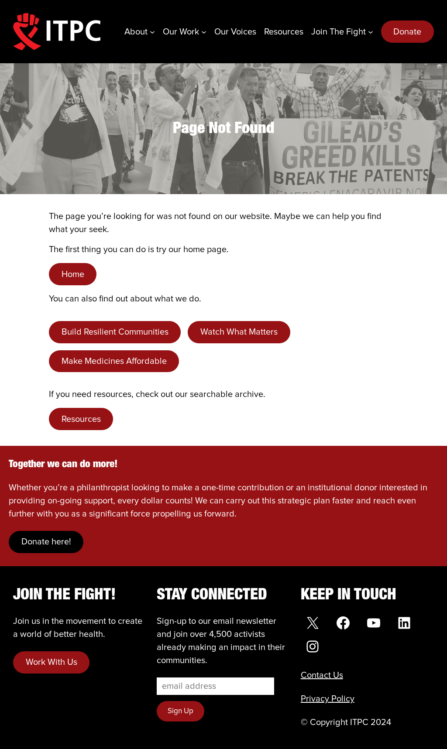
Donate (407, 31)
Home (73, 274)
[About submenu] (152, 31)
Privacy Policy (327, 698)
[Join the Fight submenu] (370, 31)
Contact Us (322, 675)
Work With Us (51, 662)
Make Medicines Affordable (114, 361)
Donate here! (46, 541)
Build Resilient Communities (115, 332)
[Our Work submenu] (203, 31)
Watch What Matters (239, 332)
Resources (81, 419)
